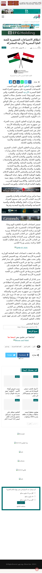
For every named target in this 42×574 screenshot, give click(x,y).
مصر (38, 349)
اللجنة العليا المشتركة (16, 346)
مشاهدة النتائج (21, 506)
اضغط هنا (11, 337)
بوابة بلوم (7, 346)
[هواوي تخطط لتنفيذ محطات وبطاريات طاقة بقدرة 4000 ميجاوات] (30, 404)
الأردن (34, 346)
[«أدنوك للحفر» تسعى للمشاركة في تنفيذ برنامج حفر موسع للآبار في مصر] (30, 381)
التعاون (26, 86)
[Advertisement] (21, 536)
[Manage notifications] (37, 569)
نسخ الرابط (32, 331)
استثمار (4, 47)
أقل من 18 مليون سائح (26, 493)
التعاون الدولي (27, 346)
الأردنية (26, 92)
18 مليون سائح (29, 496)
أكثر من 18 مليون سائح (26, 500)
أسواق (35, 376)
